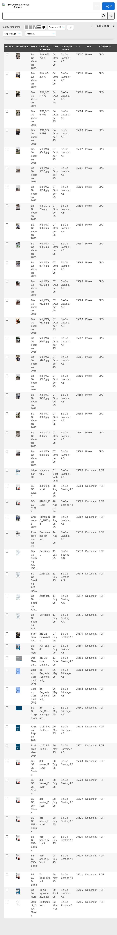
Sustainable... (33, 637)
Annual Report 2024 (33, 733)
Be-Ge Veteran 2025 (34, 61)
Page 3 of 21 (103, 26)
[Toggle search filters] (110, 15)
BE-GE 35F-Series (34, 768)
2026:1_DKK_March (34, 909)
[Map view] (43, 27)
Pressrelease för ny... (34, 539)
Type (88, 46)
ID (77, 46)
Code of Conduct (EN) (33, 695)
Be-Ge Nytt (33, 649)
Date (55, 46)
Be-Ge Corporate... (34, 714)
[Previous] (92, 26)
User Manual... (33, 661)
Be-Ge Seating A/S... (34, 603)
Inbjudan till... (34, 474)
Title (34, 46)
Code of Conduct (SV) (33, 677)
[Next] (113, 26)
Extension (105, 46)
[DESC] (70, 27)
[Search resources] (103, 16)
